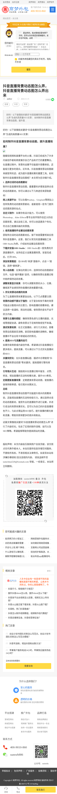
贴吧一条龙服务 (27, 728)
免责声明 (18, 771)
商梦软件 (50, 2)
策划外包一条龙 (43, 724)
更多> (49, 571)
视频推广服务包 (27, 724)
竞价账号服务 (42, 732)
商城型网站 (9, 724)
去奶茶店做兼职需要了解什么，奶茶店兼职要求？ (27, 543)
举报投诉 (6, 771)
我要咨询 (28, 666)
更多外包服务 (26, 732)
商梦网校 (32, 2)
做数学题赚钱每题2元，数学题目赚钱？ (23, 556)
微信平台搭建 (10, 728)
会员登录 (6, 2)
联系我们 (41, 790)
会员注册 (15, 2)
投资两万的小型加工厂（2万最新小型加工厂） (26, 539)
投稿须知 (42, 771)
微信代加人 (25, 719)
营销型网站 (9, 719)
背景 (25, 104)
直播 (6, 104)
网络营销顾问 (42, 728)
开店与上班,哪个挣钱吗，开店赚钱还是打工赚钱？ (28, 547)
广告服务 (30, 771)
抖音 (16, 104)
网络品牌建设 (42, 719)
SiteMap (35, 784)
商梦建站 (41, 2)
